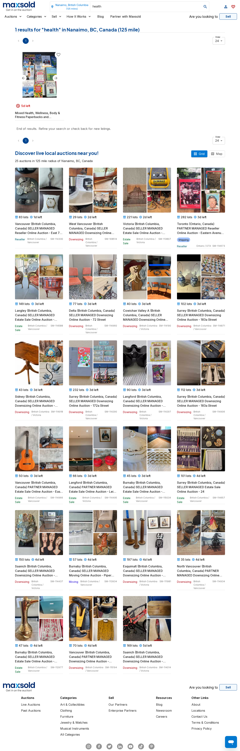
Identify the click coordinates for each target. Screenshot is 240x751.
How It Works (76, 16)
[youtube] (130, 746)
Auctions (10, 16)
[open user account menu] (226, 6)
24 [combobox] (217, 41)
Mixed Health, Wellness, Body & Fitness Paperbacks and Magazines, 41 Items (37, 115)
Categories (34, 16)
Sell (54, 16)
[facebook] (99, 746)
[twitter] (109, 746)
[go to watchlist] (233, 6)
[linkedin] (120, 746)
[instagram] (88, 746)
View (217, 37)
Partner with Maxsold (125, 16)
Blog (100, 16)
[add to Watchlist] (58, 54)
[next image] (56, 78)
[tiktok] (141, 746)
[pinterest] (151, 746)
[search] (205, 6)
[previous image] (23, 78)
